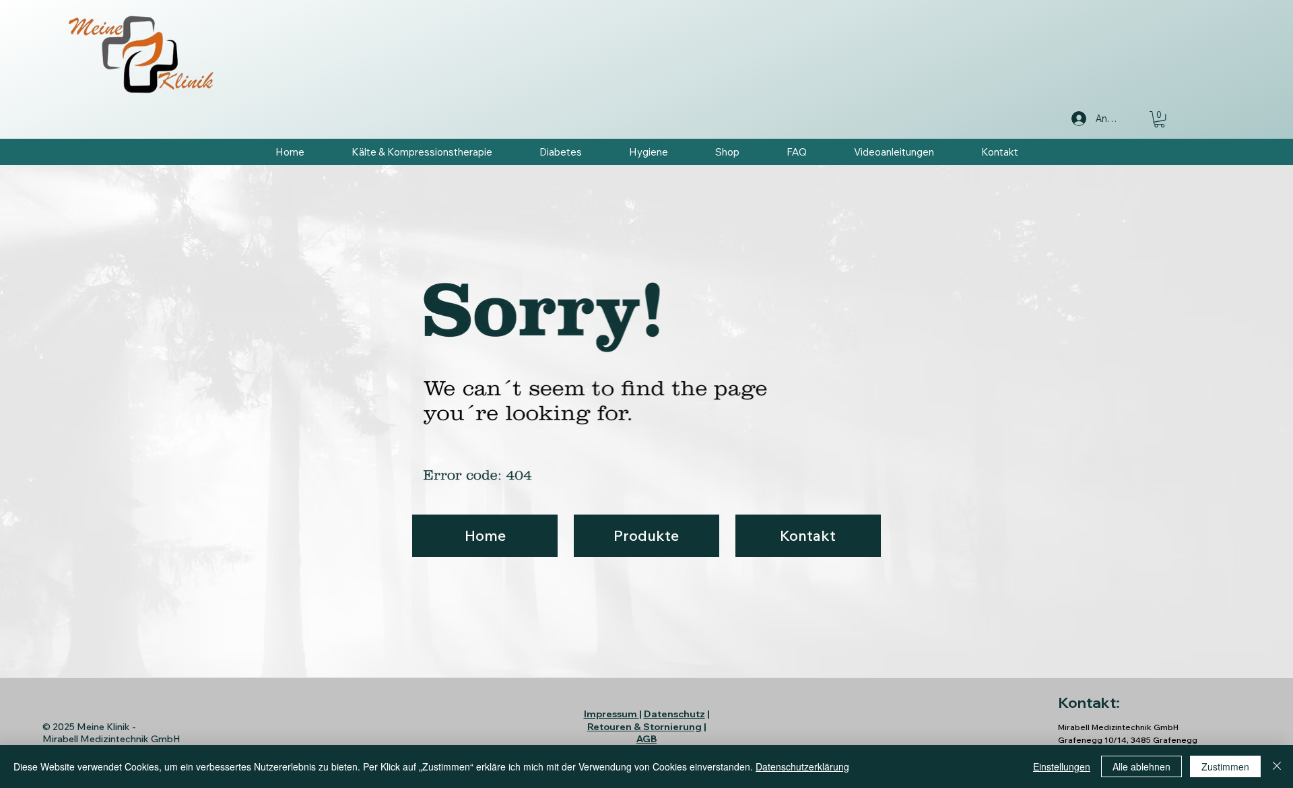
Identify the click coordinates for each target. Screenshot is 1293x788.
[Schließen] (1277, 766)
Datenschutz (674, 714)
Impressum (610, 714)
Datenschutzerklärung (802, 766)
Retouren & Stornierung (644, 727)
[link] (1159, 119)
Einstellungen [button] (1061, 766)
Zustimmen (1225, 766)
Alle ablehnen (1141, 766)
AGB (646, 739)
